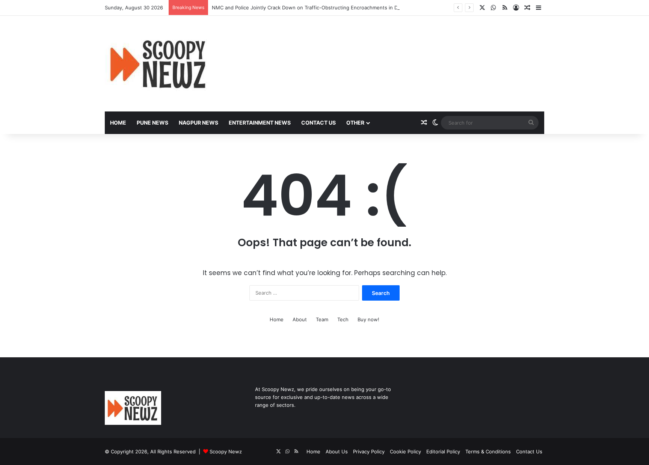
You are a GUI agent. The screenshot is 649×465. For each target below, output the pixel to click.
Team (322, 319)
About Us (337, 451)
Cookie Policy (405, 451)
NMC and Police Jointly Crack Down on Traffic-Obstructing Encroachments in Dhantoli (313, 8)
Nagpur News (198, 122)
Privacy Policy (369, 451)
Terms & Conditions (488, 451)
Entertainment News (260, 122)
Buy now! (368, 319)
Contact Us (318, 122)
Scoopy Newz (226, 451)
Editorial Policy (443, 451)
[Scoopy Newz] (159, 63)
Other (355, 122)
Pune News (152, 122)
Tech (343, 319)
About (300, 319)
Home (118, 122)
